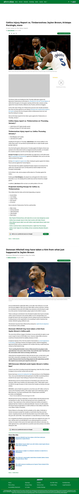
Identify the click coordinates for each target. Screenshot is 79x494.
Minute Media (8, 490)
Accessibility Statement (14, 487)
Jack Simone (11, 30)
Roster (36, 1)
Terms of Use (40, 485)
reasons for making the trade (24, 374)
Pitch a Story (11, 485)
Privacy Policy (28, 485)
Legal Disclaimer (66, 485)
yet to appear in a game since (19, 161)
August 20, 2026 (30, 395)
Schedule (26, 1)
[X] (71, 1)
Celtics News (15, 472)
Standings (31, 1)
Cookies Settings (41, 487)
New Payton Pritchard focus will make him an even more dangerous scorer (29, 218)
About (9, 482)
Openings (27, 482)
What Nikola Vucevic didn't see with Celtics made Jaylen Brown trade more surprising (29, 223)
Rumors (20, 1)
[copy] (16, 33)
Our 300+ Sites (53, 482)
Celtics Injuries (16, 238)
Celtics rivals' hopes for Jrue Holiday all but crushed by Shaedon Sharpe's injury (28, 228)
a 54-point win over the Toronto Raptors (38, 101)
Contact (39, 482)
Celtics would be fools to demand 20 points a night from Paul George (27, 225)
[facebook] (68, 1)
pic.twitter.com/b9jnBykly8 (15, 394)
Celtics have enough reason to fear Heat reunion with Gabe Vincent (27, 220)
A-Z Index (27, 487)
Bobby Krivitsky (12, 257)
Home (10, 238)
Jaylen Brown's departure (42, 324)
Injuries (41, 1)
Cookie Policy (53, 485)
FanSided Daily (66, 482)
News (16, 1)
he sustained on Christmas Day (18, 156)
